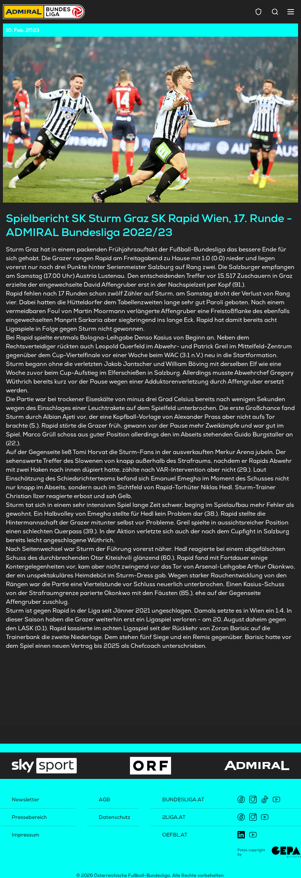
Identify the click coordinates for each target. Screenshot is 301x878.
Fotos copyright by (251, 852)
